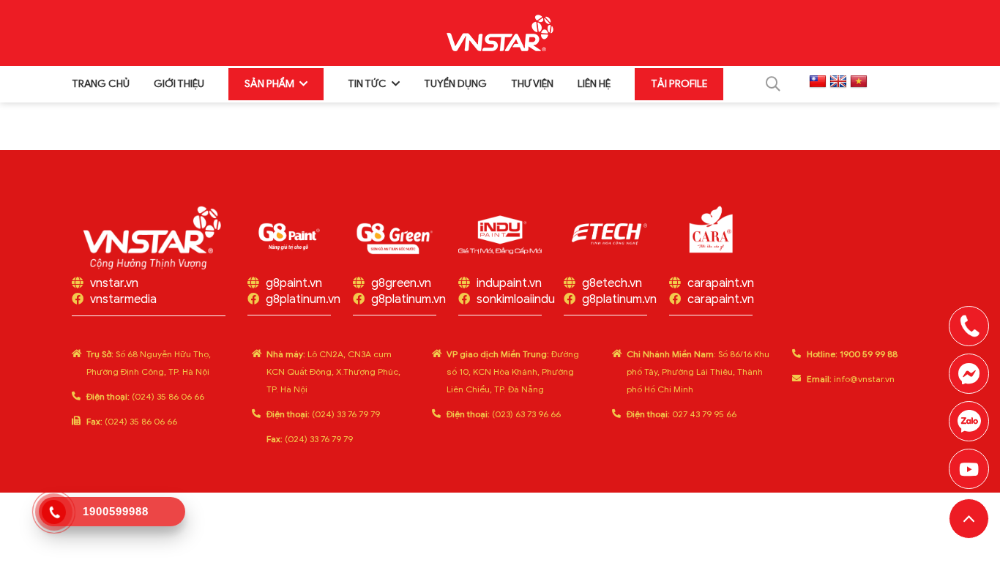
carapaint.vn (720, 283)
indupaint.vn (509, 283)
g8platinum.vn (303, 299)
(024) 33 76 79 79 (323, 413)
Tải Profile (679, 84)
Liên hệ (594, 84)
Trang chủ (101, 84)
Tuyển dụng (455, 84)
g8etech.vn (612, 283)
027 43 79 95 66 (681, 413)
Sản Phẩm (269, 84)
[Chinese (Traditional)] (818, 82)
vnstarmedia (123, 299)
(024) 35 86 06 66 (145, 396)
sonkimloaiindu (516, 299)
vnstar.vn (114, 283)
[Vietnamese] (858, 82)
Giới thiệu (179, 84)
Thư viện (532, 84)
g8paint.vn (294, 283)
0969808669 (969, 421)
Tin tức (367, 84)
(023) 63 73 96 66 (504, 413)
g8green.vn (401, 283)
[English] (838, 82)
